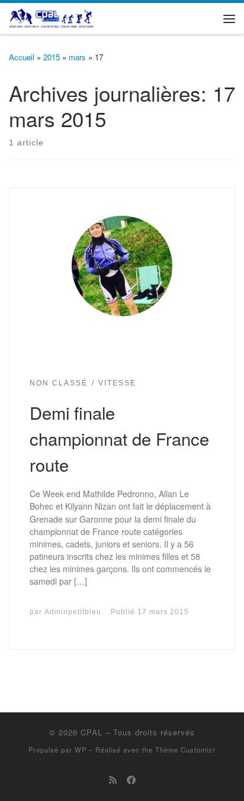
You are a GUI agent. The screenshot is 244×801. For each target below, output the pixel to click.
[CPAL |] (51, 16)
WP (80, 749)
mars (77, 57)
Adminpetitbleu (72, 611)
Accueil (21, 57)
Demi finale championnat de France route (119, 438)
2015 (51, 57)
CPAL (91, 732)
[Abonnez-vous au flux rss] (113, 780)
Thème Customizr (185, 749)
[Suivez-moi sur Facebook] (131, 780)
